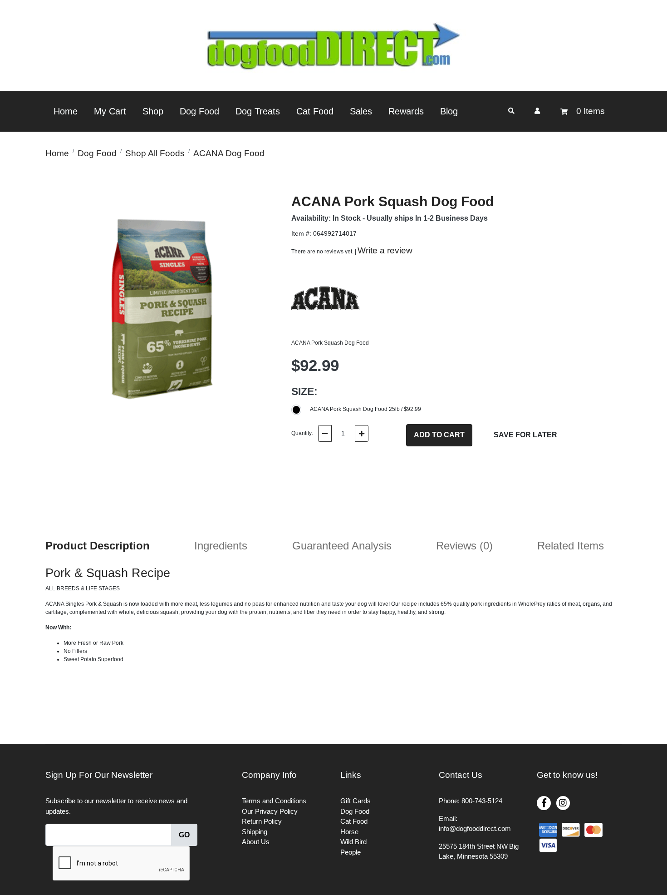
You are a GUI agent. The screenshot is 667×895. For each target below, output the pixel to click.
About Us (256, 842)
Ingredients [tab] (220, 545)
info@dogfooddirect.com (475, 828)
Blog (449, 111)
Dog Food (199, 111)
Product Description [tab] (97, 545)
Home (66, 111)
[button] (537, 110)
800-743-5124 (481, 801)
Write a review (385, 250)
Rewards (406, 111)
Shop (152, 111)
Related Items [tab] (570, 545)
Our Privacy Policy (270, 811)
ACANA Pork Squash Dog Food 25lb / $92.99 (365, 409)
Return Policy (262, 821)
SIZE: (304, 391)
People (350, 852)
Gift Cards (355, 801)
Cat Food (315, 111)
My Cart (110, 111)
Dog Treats (257, 111)
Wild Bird (353, 842)
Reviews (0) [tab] (464, 545)
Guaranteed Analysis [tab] (342, 545)
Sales (361, 111)
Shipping (254, 832)
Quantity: (302, 433)
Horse (349, 832)
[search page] (511, 111)
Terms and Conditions (274, 801)
